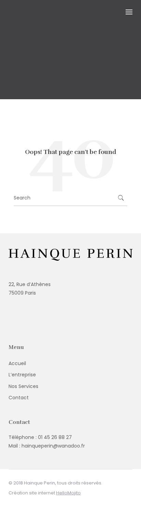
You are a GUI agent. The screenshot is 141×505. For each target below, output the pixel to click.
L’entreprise (22, 374)
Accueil (17, 363)
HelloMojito (68, 493)
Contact (19, 397)
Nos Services (23, 386)
